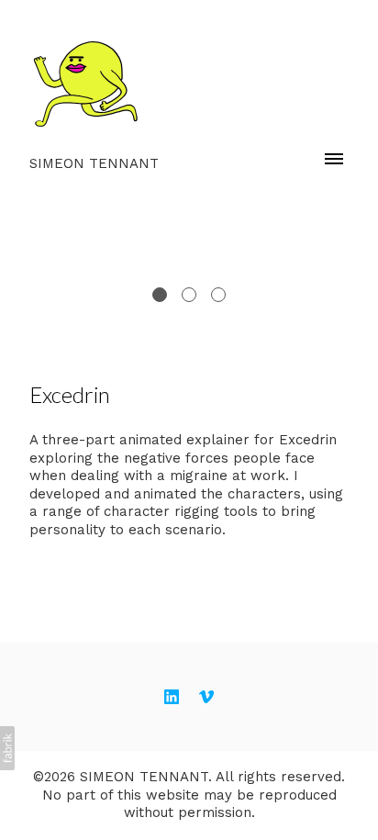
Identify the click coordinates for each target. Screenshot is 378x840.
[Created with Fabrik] (7, 748)
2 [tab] (189, 294)
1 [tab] (159, 294)
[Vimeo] (206, 696)
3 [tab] (218, 294)
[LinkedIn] (171, 696)
